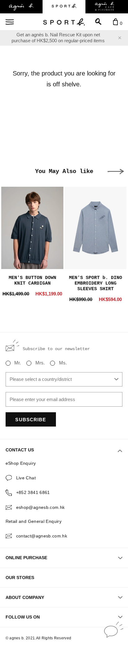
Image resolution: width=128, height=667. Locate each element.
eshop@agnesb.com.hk (40, 507)
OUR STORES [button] (20, 577)
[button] (115, 171)
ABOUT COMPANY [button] (25, 597)
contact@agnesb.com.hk (41, 535)
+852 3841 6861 (33, 492)
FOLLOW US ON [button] (23, 616)
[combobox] (64, 379)
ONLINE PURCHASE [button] (26, 557)
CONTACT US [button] (20, 449)
